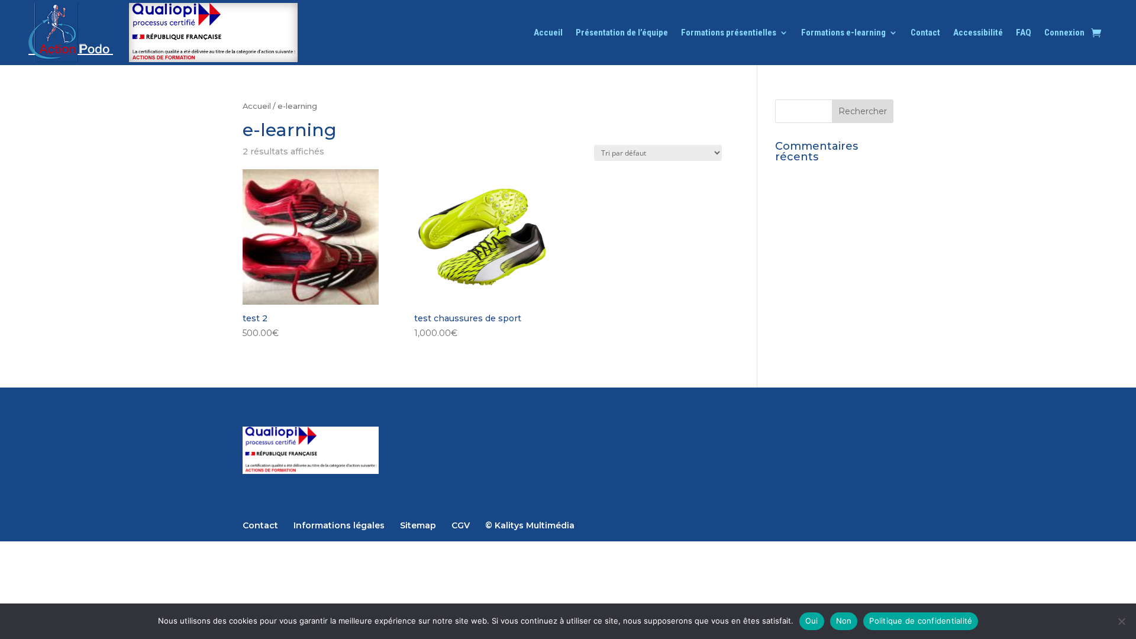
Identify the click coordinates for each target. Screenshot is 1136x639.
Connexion (1064, 33)
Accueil (548, 33)
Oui (811, 620)
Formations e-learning (843, 33)
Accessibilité (978, 33)
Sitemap (418, 525)
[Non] (1121, 621)
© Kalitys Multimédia (530, 525)
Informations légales (339, 525)
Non (844, 620)
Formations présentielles (728, 33)
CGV (460, 525)
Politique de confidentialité (920, 620)
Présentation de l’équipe (622, 33)
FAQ (1023, 33)
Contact (925, 33)
